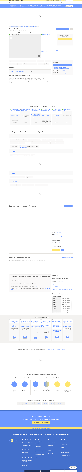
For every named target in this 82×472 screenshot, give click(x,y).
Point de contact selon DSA (65, 455)
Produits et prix (37, 457)
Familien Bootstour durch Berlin (57, 331)
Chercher (72, 6)
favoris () (58, 470)
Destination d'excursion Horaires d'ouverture (61, 68)
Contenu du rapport (61, 349)
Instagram (49, 450)
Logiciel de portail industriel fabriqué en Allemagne (33, 471)
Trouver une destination (13, 6)
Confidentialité (33, 428)
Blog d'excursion (42, 6)
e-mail (20, 403)
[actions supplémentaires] (71, 29)
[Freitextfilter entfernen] (69, 6)
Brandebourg (59, 236)
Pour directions (55, 286)
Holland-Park (56, 115)
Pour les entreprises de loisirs (32, 6)
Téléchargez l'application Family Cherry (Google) (27, 461)
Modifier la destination (38, 446)
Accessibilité (73, 467)
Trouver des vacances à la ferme (27, 457)
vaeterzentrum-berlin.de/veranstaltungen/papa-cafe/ (62, 73)
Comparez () (71, 470)
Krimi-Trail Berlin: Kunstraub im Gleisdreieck (25, 326)
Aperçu (13, 135)
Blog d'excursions (25, 452)
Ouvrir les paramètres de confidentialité (44, 428)
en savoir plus (24, 390)
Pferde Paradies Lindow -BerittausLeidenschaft (67, 326)
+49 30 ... (58, 70)
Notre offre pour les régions (39, 454)
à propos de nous (64, 444)
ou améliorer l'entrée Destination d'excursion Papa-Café (47, 391)
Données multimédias (38, 459)
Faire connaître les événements (40, 451)
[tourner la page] (38, 46)
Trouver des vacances (25, 449)
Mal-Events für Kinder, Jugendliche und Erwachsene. (35, 327)
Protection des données (65, 452)
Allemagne (56, 237)
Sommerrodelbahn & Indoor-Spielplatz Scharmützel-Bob (46, 116)
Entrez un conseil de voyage (39, 449)
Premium (70, 107)
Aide (58, 0)
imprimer (62, 449)
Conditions (62, 447)
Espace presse (50, 445)
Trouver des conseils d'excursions (27, 442)
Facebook (26, 403)
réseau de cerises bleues (52, 442)
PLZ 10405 (59, 232)
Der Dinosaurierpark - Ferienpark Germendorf (14, 116)
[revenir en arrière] (12, 46)
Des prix (14, 151)
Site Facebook (50, 453)
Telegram (45, 403)
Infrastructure (15, 181)
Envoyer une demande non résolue (62, 29)
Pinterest (52, 403)
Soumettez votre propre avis (68, 257)
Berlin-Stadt (56, 234)
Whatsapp (39, 403)
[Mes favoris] (63, 6)
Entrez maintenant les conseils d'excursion (41, 422)
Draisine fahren (46, 328)
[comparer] (11, 38)
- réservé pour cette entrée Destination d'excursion (67, 391)
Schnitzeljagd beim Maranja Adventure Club (35, 115)
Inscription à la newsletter (26, 454)
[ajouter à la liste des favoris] (11, 35)
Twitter (32, 403)
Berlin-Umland (58, 242)
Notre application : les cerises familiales (54, 6)
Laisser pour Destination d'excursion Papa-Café (14, 391)
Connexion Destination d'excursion (51, 0)
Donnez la (14, 262)
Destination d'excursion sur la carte (59, 67)
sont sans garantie (50, 349)
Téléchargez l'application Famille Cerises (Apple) (27, 465)
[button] (25, 46)
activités (13, 173)
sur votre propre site (57, 390)
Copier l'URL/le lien (60, 403)
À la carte (54, 284)
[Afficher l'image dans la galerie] (49, 39)
